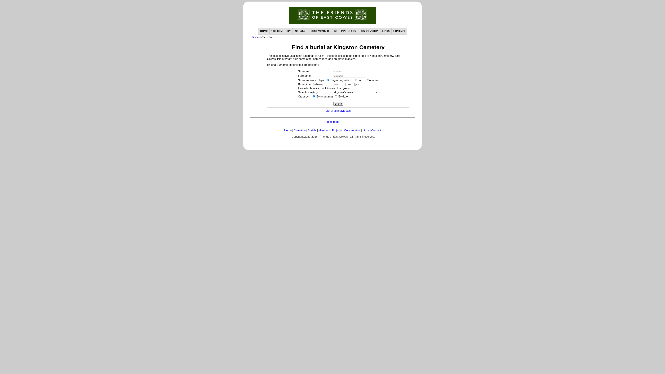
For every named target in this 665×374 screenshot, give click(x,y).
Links (366, 130)
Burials (312, 130)
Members (324, 130)
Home (255, 37)
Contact (376, 130)
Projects (337, 130)
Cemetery (300, 130)
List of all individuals (338, 110)
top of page (332, 121)
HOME (264, 31)
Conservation (352, 130)
